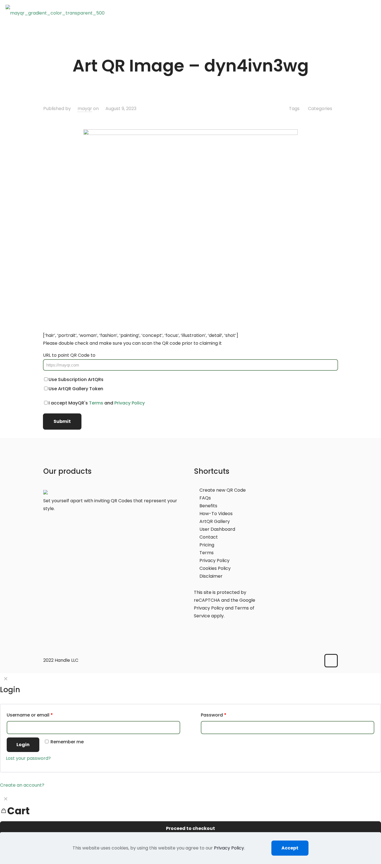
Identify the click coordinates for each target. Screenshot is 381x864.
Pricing (206, 545)
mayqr (85, 108)
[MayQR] (55, 12)
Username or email (30, 715)
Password (213, 715)
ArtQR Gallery (214, 521)
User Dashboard (217, 529)
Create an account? (22, 785)
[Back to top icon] (331, 660)
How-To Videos (216, 513)
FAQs (205, 498)
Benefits (208, 506)
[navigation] (190, 818)
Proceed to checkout (190, 828)
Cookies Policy (215, 568)
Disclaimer (211, 576)
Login (23, 744)
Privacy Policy (129, 403)
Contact (208, 537)
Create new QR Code (222, 490)
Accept (289, 848)
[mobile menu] (373, 13)
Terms (96, 403)
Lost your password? (28, 758)
